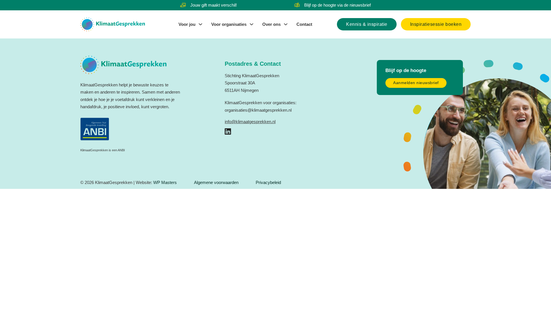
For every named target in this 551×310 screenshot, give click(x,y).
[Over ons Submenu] (286, 24)
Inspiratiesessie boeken (436, 24)
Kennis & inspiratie (366, 24)
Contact (304, 24)
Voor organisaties (229, 24)
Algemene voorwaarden (216, 182)
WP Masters (165, 182)
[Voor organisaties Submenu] (251, 24)
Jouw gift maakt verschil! (213, 5)
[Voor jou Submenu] (200, 24)
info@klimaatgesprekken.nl (250, 121)
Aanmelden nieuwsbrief (416, 83)
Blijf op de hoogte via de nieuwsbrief (337, 5)
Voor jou (187, 24)
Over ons (271, 24)
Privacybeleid (268, 182)
